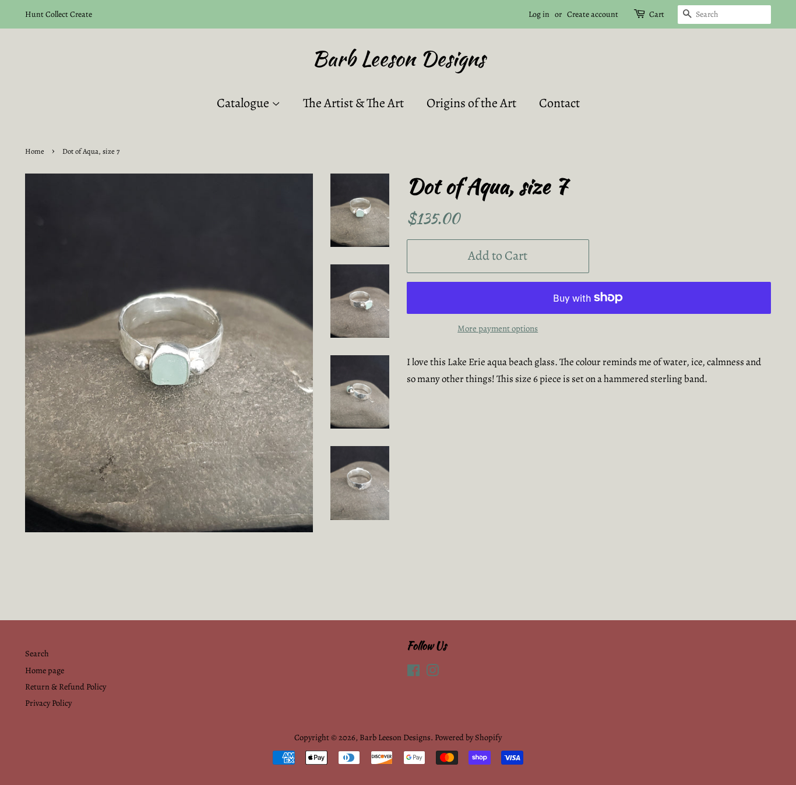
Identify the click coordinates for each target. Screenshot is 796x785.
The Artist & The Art (353, 103)
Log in (539, 14)
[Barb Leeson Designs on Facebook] (413, 672)
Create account (592, 14)
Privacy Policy (48, 703)
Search (37, 653)
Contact (559, 103)
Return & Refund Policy (65, 686)
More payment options (497, 328)
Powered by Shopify (468, 737)
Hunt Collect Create (58, 14)
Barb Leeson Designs (398, 58)
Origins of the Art (471, 103)
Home (34, 151)
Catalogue (244, 103)
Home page (44, 670)
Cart (656, 14)
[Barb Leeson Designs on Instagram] (432, 672)
